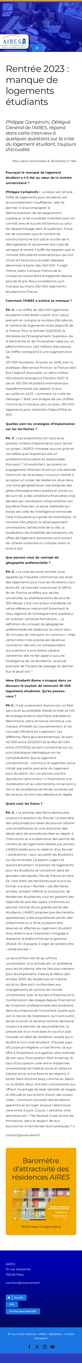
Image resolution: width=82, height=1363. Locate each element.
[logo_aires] (13, 36)
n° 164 (52, 161)
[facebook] (29, 1347)
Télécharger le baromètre (41, 1227)
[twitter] (37, 1347)
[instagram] (45, 1347)
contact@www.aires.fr (23, 1135)
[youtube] (52, 1347)
